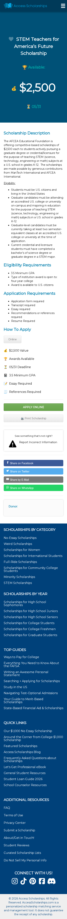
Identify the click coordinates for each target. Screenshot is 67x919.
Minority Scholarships (19, 577)
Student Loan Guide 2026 (23, 779)
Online (12, 339)
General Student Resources (24, 773)
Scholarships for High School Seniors (31, 617)
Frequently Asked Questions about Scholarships (30, 759)
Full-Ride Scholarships (20, 562)
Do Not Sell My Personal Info (25, 860)
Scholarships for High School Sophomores (25, 603)
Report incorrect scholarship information (33, 440)
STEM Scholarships (18, 583)
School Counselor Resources (25, 785)
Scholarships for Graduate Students (30, 635)
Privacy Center (15, 823)
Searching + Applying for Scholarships (32, 681)
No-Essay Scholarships (20, 538)
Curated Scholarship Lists (22, 853)
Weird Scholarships (18, 544)
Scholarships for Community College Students (31, 569)
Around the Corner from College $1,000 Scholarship (33, 738)
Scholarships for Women (22, 550)
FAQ (7, 808)
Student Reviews (16, 845)
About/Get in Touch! (19, 838)
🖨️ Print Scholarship (33, 418)
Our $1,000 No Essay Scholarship (28, 731)
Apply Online (33, 407)
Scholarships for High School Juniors (31, 611)
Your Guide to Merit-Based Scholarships (23, 700)
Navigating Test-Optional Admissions (31, 693)
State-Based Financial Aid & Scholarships (33, 708)
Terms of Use (13, 815)
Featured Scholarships (21, 746)
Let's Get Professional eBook (25, 767)
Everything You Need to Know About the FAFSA (31, 664)
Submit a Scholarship (19, 830)
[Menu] (63, 6)
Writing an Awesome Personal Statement (26, 673)
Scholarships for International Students (33, 556)
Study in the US (15, 687)
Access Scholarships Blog (22, 752)
